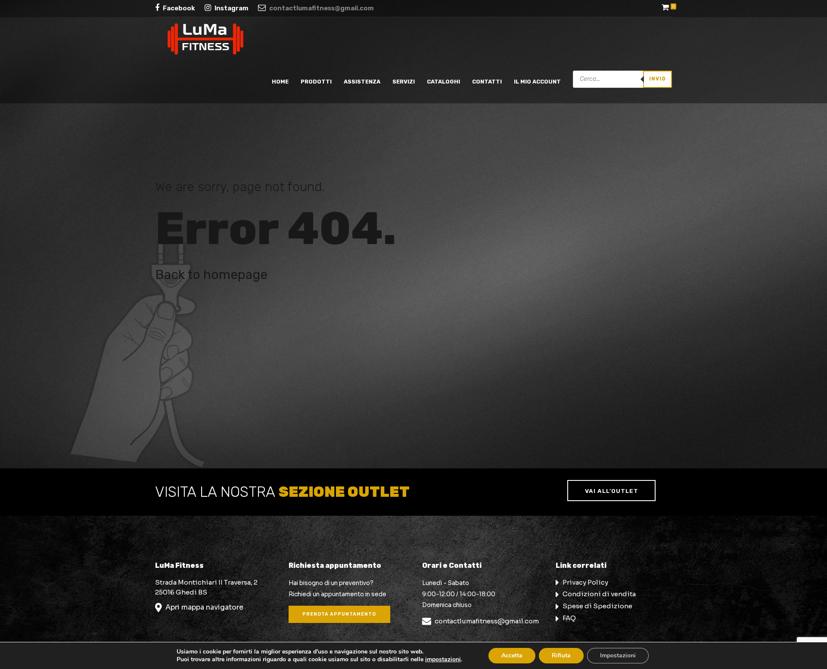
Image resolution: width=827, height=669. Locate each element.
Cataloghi (443, 81)
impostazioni (443, 659)
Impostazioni (618, 655)
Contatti (487, 81)
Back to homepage (211, 274)
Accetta (511, 655)
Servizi (403, 81)
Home (280, 81)
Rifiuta (561, 655)
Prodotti (316, 81)
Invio (657, 79)
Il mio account (537, 81)
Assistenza (362, 81)
